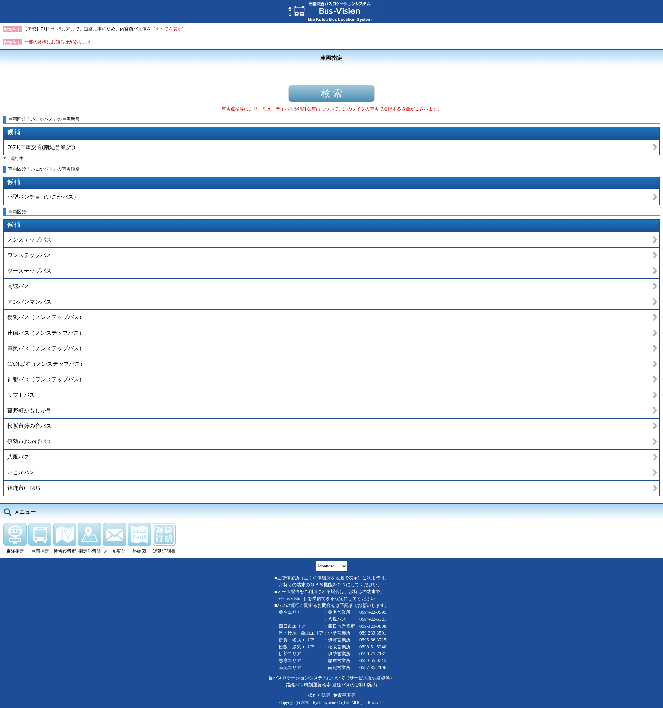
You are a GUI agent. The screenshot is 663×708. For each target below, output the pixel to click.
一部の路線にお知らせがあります (58, 42)
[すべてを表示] (168, 28)
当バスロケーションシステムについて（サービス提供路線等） (331, 677)
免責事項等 (344, 695)
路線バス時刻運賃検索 (308, 684)
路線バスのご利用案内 (354, 684)
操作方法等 (319, 695)
